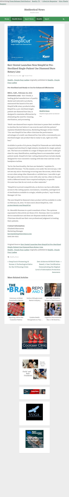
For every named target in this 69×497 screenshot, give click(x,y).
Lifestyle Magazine (49, 1)
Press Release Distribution (20, 1)
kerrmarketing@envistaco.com (20, 234)
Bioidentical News (34, 9)
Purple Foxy (28, 75)
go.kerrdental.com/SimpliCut (19, 205)
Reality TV (36, 1)
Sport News (29, 19)
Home (7, 19)
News (17, 257)
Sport (47, 19)
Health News (17, 19)
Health (39, 19)
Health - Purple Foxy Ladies (18, 80)
